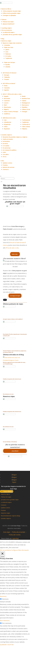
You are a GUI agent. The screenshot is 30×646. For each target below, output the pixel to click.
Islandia (7, 67)
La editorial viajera (8, 32)
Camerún (7, 100)
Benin (24, 96)
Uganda (6, 90)
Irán (5, 120)
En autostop (6, 148)
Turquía (6, 79)
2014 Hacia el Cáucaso (9, 73)
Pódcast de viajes (8, 21)
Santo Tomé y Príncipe (11, 111)
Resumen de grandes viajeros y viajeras (15, 137)
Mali (5, 105)
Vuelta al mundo (8, 139)
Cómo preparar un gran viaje (12, 11)
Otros (4, 156)
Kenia (5, 85)
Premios (5, 165)
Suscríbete (8, 491)
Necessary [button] (3, 596)
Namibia (24, 107)
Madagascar (26, 103)
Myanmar (7, 129)
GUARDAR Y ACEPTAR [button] (7, 645)
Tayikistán (8, 58)
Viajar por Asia (8, 47)
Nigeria (6, 109)
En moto (5, 143)
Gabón (24, 100)
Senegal (24, 111)
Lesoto (6, 103)
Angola (6, 96)
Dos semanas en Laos (8, 394)
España (7, 64)
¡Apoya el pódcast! (8, 24)
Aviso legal (6, 532)
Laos (6, 52)
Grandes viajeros (6, 518)
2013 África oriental (9, 83)
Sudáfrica (7, 114)
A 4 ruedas (6, 146)
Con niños (6, 154)
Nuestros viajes (5, 513)
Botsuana (7, 98)
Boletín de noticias (8, 167)
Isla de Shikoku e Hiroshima (10, 441)
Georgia (6, 75)
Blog (2, 38)
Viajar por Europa (9, 62)
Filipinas (24, 129)
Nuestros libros (6, 9)
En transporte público (9, 150)
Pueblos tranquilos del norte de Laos (12, 379)
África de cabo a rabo (12, 248)
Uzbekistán (7, 122)
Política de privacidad (18, 532)
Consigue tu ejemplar (9, 15)
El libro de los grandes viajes (11, 13)
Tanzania (7, 88)
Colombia (7, 45)
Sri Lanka (8, 56)
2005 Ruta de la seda (9, 118)
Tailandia (7, 77)
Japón (7, 49)
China (5, 126)
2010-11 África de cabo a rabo (12, 94)
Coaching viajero (6, 28)
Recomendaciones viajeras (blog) (10, 516)
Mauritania (7, 107)
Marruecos (25, 105)
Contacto (6, 169)
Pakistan (8, 54)
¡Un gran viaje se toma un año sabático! (13, 319)
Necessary (5, 599)
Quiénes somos (7, 163)
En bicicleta (6, 141)
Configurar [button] (14, 550)
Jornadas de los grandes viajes (12, 34)
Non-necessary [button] (5, 620)
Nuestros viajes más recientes (12, 43)
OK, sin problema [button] (5, 550)
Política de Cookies (14, 535)
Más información (23, 550)
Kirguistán (7, 124)
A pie (4, 152)
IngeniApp (15, 538)
